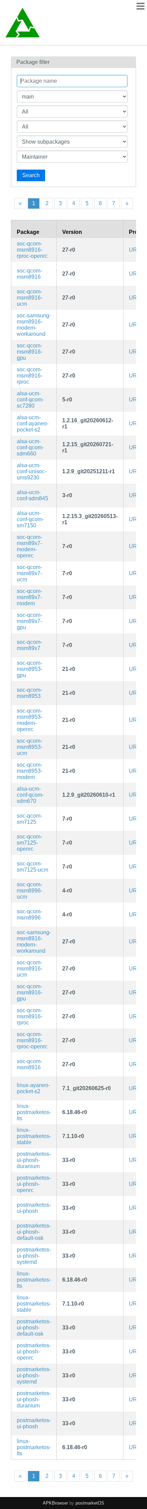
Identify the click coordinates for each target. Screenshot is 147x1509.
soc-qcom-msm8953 (29, 693)
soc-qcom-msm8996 (29, 915)
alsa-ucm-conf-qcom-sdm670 (30, 795)
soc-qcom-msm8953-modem (29, 771)
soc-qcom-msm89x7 (29, 645)
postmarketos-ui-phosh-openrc (34, 1184)
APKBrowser (55, 1503)
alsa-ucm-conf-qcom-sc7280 (30, 400)
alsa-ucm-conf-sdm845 (32, 495)
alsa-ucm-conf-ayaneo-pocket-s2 (33, 423)
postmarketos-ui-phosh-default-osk (34, 1232)
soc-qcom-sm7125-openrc (29, 843)
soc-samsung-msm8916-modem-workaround (34, 325)
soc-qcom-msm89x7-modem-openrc (29, 546)
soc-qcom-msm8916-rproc (29, 376)
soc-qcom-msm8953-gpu (29, 669)
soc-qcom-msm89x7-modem (29, 597)
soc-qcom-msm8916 (29, 274)
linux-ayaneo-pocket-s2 (33, 1088)
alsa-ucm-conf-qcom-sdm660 (30, 447)
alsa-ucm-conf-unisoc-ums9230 (31, 471)
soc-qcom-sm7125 (29, 819)
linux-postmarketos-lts (34, 1112)
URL (134, 250)
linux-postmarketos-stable (34, 1136)
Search (31, 175)
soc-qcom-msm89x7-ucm (29, 573)
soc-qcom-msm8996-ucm (29, 891)
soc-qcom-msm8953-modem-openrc (29, 720)
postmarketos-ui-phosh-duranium (34, 1160)
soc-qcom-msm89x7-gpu (29, 621)
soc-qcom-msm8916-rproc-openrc (32, 250)
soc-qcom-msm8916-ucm (29, 298)
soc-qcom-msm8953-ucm (29, 747)
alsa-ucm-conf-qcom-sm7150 (30, 519)
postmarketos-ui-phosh (34, 1208)
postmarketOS (90, 1503)
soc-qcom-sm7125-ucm (32, 867)
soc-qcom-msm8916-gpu (29, 352)
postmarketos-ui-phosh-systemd (34, 1256)
